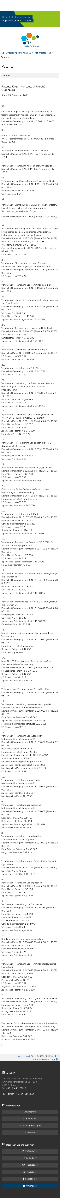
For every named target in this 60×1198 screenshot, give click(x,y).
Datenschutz (30, 1111)
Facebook (30, 1178)
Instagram (30, 1150)
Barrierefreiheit (30, 1118)
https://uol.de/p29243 (41, 1059)
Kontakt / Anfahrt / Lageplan (20, 1093)
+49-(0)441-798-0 (16, 1088)
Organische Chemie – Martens (16, 20)
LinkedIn (30, 1158)
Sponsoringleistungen (30, 1125)
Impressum (30, 1132)
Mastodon (30, 1164)
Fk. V (5, 17)
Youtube (30, 1171)
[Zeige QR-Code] (56, 1059)
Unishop (30, 1185)
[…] (2, 52)
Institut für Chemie (21, 17)
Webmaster (23, 1056)
